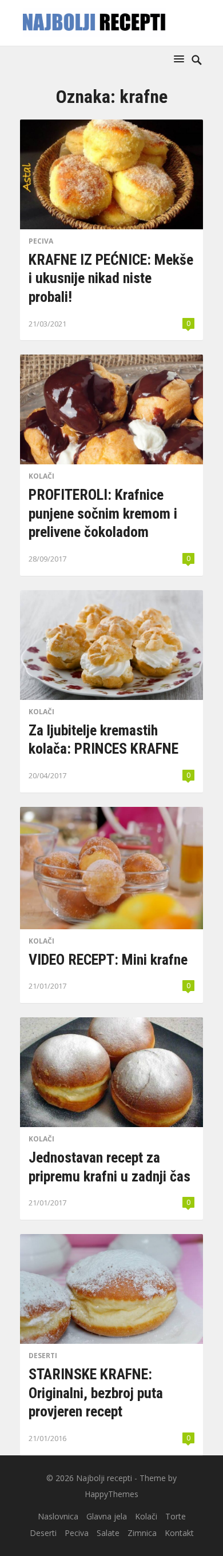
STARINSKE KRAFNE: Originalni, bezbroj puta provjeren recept (96, 1393)
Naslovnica (58, 1516)
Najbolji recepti (104, 1478)
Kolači (41, 476)
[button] (181, 58)
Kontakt (179, 1532)
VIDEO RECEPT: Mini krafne (108, 959)
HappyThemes (111, 1494)
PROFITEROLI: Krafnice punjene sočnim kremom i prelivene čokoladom (103, 513)
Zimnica (142, 1532)
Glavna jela (106, 1516)
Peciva (41, 241)
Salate (108, 1532)
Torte (175, 1516)
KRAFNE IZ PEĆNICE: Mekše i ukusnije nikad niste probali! (111, 278)
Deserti (43, 1355)
